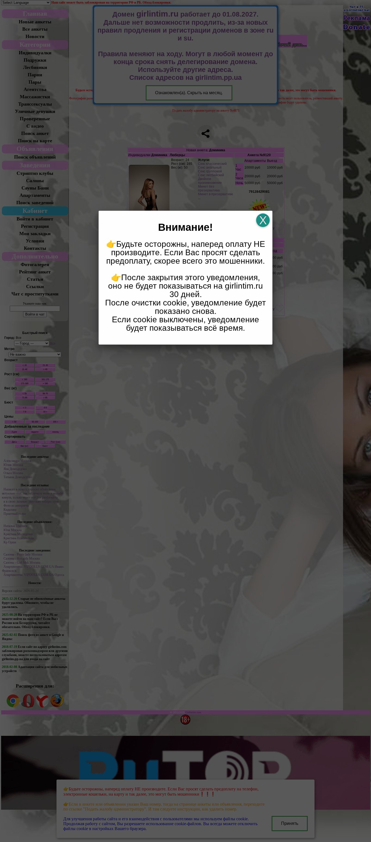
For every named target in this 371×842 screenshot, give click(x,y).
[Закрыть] (263, 220)
